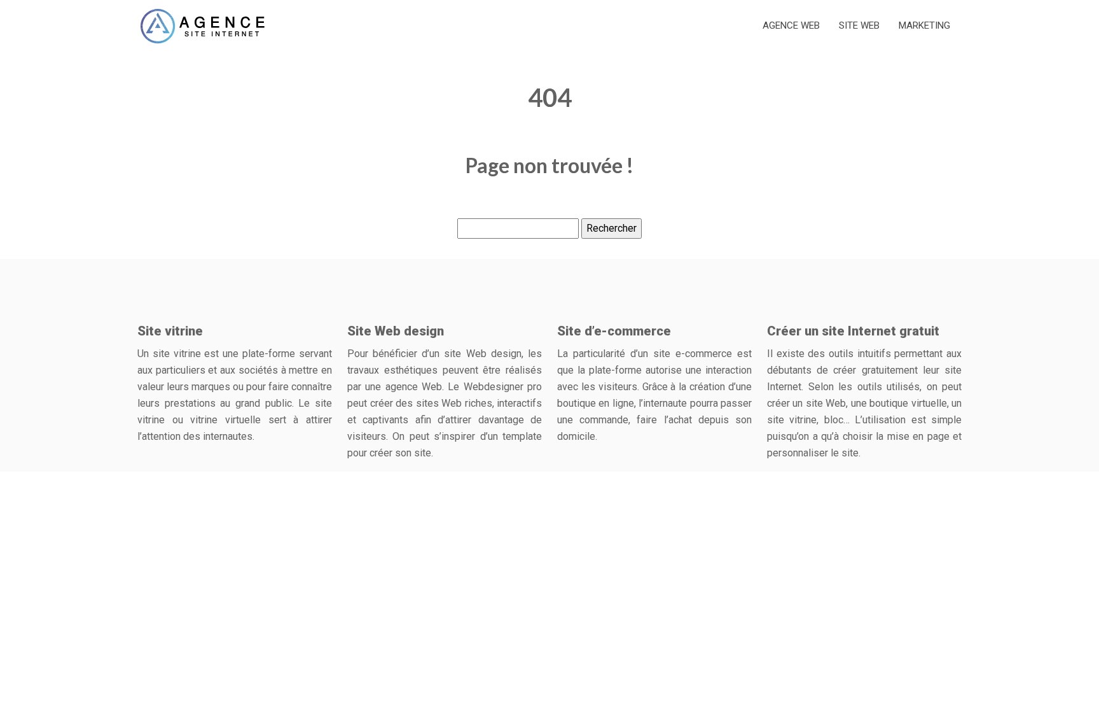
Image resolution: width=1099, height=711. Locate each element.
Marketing (924, 25)
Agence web (791, 25)
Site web (859, 25)
